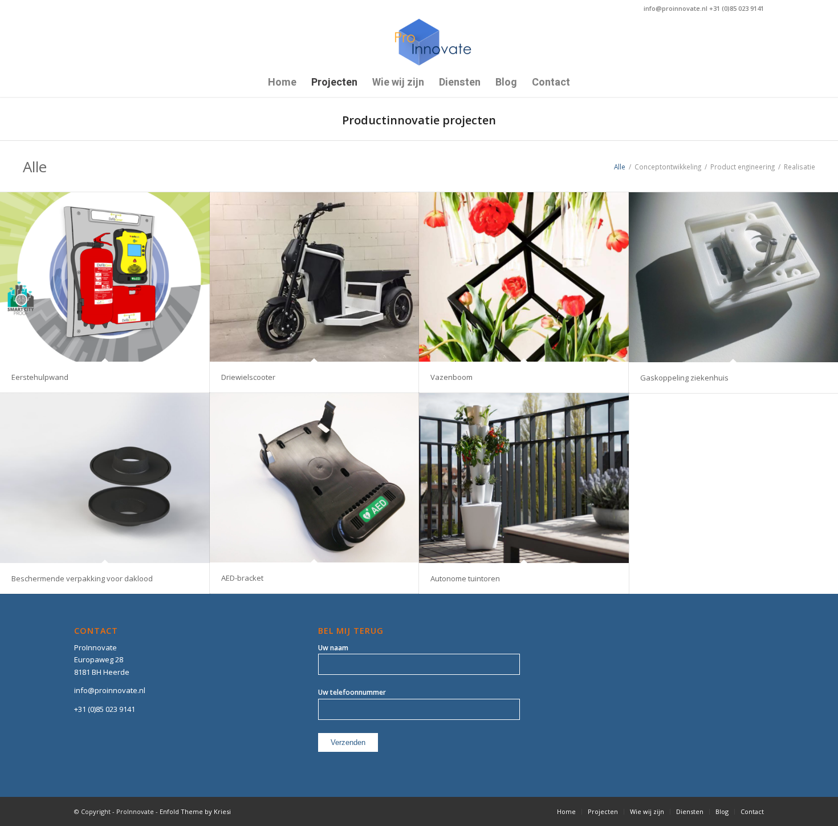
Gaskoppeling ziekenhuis (684, 377)
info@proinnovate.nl (109, 690)
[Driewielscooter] (315, 277)
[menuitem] (282, 82)
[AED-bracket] (315, 477)
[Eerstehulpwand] (105, 277)
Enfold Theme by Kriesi (195, 811)
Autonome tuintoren (465, 578)
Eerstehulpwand (39, 377)
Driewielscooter (248, 377)
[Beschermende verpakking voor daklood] (105, 477)
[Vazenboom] (524, 277)
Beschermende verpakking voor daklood (82, 578)
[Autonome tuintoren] (524, 477)
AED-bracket (242, 578)
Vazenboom (451, 377)
